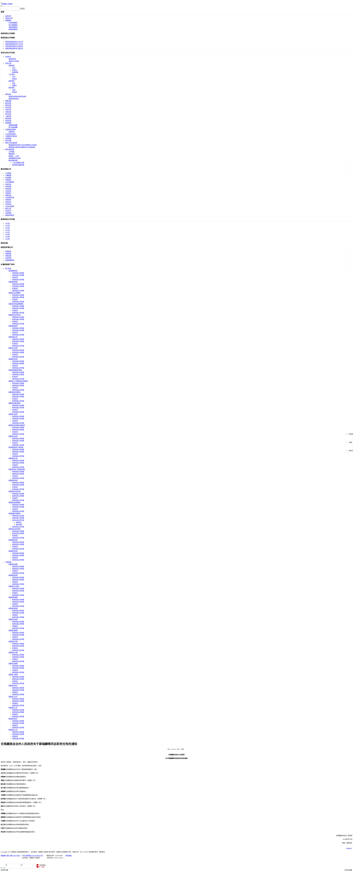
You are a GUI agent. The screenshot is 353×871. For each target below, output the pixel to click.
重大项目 (8, 103)
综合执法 (8, 202)
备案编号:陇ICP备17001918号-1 (11, 855)
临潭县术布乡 (13, 685)
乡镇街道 (8, 562)
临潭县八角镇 (13, 674)
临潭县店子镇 (13, 641)
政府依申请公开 (7, 247)
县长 (13, 83)
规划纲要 (8, 123)
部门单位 (8, 268)
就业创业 (8, 184)
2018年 (7, 239)
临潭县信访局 (13, 551)
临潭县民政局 (13, 326)
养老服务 (8, 180)
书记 (13, 67)
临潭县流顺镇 (13, 630)
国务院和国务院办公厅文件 (14, 42)
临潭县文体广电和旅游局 (17, 469)
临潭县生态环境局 (14, 529)
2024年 (7, 225)
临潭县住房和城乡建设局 (17, 425)
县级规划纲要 (13, 125)
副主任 (14, 79)
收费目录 (12, 131)
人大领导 (12, 74)
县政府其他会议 (14, 98)
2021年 (7, 232)
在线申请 (8, 258)
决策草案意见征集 (14, 158)
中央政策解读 (13, 22)
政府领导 (12, 81)
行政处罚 (8, 112)
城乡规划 (8, 188)
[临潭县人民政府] (7, 4)
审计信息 (8, 114)
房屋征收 (8, 195)
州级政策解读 (13, 27)
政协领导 (12, 87)
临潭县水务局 (13, 436)
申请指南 (8, 253)
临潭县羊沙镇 (13, 652)
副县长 (14, 85)
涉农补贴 (8, 204)
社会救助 (8, 177)
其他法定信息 (9, 149)
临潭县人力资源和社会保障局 (18, 381)
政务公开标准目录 (11, 143)
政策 (2, 12)
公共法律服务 (9, 182)
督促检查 (12, 154)
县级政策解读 (13, 29)
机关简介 (8, 56)
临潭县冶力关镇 (14, 586)
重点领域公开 (6, 169)
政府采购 (8, 118)
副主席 (14, 92)
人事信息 (8, 116)
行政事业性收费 (10, 129)
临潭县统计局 (13, 458)
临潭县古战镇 (13, 564)
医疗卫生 (8, 208)
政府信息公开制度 (8, 38)
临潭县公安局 (13, 414)
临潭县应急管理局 (14, 502)
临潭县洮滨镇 (13, 608)
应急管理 (8, 138)
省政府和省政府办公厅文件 (14, 44)
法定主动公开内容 (8, 53)
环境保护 (8, 193)
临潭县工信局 (13, 348)
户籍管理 (8, 175)
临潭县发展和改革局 (15, 370)
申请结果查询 (9, 260)
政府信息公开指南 (8, 33)
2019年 (7, 236)
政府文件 (8, 16)
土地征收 (8, 191)
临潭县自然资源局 (14, 392)
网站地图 (69, 855)
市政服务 (8, 199)
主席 (13, 90)
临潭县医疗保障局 (14, 513)
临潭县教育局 (13, 271)
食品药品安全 (9, 215)
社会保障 (8, 186)
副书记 (14, 70)
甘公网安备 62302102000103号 (33, 855)
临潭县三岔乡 (13, 696)
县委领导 (12, 65)
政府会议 (8, 94)
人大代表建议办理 (18, 162)
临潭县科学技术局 (14, 491)
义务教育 (8, 173)
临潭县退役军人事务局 (16, 447)
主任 (13, 76)
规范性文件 (9, 18)
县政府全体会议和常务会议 (17, 96)
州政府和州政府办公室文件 (14, 46)
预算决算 (8, 101)
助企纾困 (8, 140)
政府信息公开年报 (8, 219)
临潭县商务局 (13, 480)
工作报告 (12, 151)
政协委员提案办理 (18, 165)
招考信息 (8, 120)
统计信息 (8, 107)
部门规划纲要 (13, 127)
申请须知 (8, 251)
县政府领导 (12, 59)
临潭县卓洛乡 (13, 718)
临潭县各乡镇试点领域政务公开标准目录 (22, 147)
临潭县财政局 (13, 282)
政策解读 (8, 20)
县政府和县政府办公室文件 (14, 48)
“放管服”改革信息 (11, 136)
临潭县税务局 (13, 540)
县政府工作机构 (14, 61)
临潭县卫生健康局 (14, 293)
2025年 (7, 223)
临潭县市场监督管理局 (16, 304)
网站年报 (8, 105)
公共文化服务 (9, 206)
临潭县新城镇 (13, 597)
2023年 (7, 228)
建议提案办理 (13, 160)
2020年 (7, 234)
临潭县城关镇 (13, 575)
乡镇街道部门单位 (8, 264)
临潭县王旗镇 (13, 663)
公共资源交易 (9, 197)
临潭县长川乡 (13, 730)
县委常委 (15, 72)
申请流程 (8, 256)
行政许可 (8, 109)
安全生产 (8, 210)
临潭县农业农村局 (14, 315)
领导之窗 (8, 63)
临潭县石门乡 (13, 707)
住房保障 (8, 213)
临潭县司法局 (13, 359)
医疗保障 (19, 524)
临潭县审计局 (13, 337)
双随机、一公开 (14, 156)
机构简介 (15, 571)
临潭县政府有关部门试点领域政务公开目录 (23, 145)
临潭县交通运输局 (14, 403)
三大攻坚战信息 (10, 134)
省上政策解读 (13, 25)
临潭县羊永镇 (13, 619)
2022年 (7, 230)
